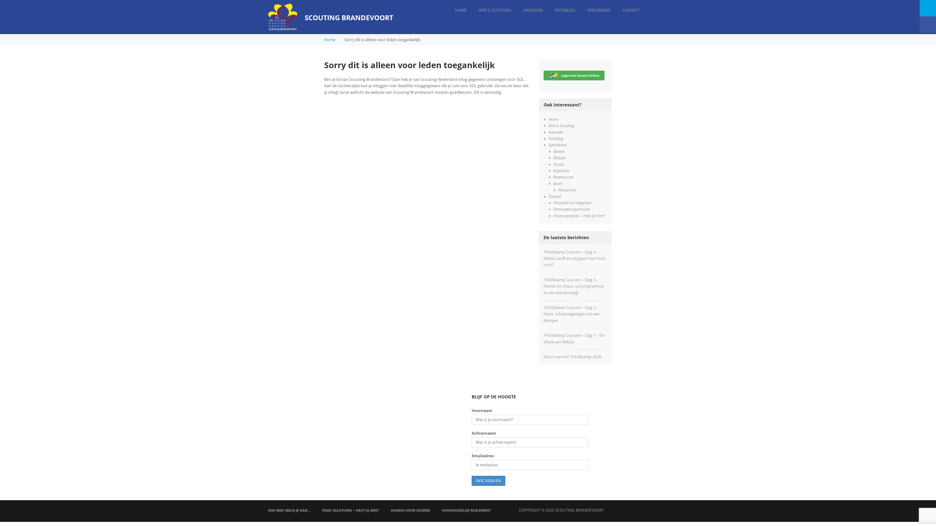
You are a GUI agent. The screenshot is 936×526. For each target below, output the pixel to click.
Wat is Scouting (495, 10)
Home (461, 10)
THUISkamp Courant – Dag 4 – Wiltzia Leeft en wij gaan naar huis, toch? (575, 258)
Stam (557, 183)
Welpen (559, 157)
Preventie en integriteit (572, 203)
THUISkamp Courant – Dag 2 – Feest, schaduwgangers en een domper (572, 314)
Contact (631, 10)
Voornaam (482, 410)
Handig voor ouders (410, 510)
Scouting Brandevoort (349, 17)
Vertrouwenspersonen (571, 209)
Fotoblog (565, 10)
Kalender (533, 10)
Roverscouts (563, 177)
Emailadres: (483, 456)
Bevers (559, 151)
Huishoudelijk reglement (466, 510)
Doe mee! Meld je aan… (289, 510)
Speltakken (598, 10)
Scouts (558, 164)
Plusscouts (567, 190)
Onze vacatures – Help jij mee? (579, 215)
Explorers (561, 170)
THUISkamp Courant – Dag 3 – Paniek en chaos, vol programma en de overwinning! (574, 286)
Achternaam (484, 433)
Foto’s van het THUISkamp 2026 (572, 356)
